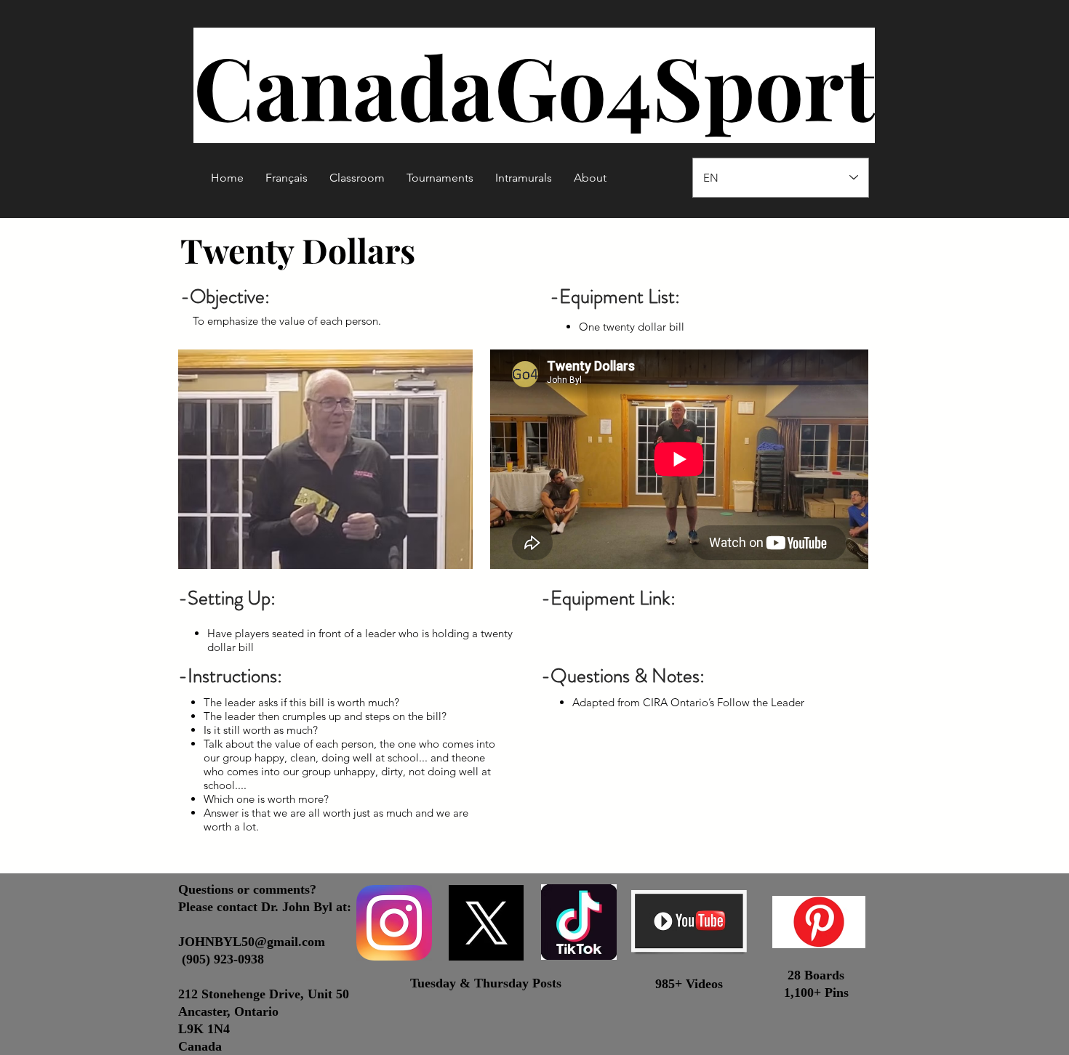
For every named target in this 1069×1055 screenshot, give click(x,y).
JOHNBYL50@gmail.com (251, 941)
